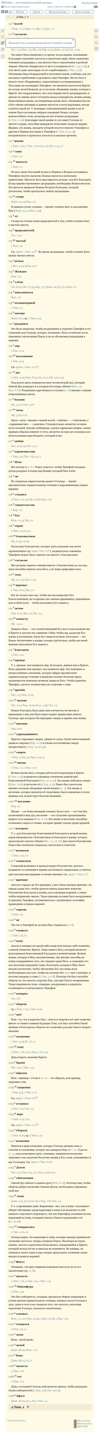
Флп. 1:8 (16, 276)
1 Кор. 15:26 (18, 757)
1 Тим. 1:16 (31, 146)
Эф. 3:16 (16, 415)
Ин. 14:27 (16, 404)
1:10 (11, 700)
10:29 (26, 541)
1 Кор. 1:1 (16, 28)
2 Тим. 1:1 (16, 767)
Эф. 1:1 (40, 28)
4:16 (83, 66)
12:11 (45, 377)
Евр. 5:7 (39, 286)
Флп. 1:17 (32, 1350)
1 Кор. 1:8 (36, 1052)
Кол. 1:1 (49, 28)
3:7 (61, 146)
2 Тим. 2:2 (17, 1108)
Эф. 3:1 (29, 520)
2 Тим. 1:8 (17, 935)
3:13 (45, 1052)
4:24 (61, 377)
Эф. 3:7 (15, 579)
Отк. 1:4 (56, 1201)
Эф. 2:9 (27, 613)
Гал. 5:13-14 (18, 446)
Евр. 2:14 (36, 743)
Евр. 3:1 (29, 590)
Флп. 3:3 (35, 210)
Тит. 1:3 (53, 705)
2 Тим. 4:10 (74, 70)
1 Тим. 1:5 (16, 307)
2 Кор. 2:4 (71, 286)
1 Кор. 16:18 (47, 1318)
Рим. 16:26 (29, 705)
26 (33, 1400)
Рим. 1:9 (31, 201)
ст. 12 (44, 1078)
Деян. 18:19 (17, 1400)
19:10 (26, 1201)
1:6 (11, 323)
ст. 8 (70, 924)
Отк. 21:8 (28, 404)
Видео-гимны (82, 11)
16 (39, 377)
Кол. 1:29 (30, 579)
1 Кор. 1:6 (16, 510)
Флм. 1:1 (16, 520)
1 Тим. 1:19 (27, 1067)
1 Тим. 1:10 (30, 1092)
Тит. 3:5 (37, 613)
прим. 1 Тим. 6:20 (42, 1162)
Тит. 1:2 (15, 49)
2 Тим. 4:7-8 (47, 976)
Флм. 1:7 (16, 1318)
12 (25, 1329)
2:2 (36, 456)
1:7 (11, 372)
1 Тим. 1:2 (16, 156)
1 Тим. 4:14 (17, 350)
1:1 (11, 23)
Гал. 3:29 (74, 49)
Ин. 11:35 (28, 286)
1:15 (11, 1196)
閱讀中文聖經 (81, 1426)
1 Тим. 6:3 (17, 1092)
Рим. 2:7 (16, 806)
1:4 (11, 271)
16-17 (57, 841)
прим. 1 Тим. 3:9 (26, 251)
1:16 (11, 1276)
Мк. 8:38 (34, 499)
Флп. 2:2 (16, 297)
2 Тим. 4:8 (40, 1390)
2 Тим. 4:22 (17, 377)
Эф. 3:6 (36, 49)
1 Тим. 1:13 (44, 1281)
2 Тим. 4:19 (17, 1291)
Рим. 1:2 (26, 49)
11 (22, 623)
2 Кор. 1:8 (44, 1201)
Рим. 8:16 (14, 390)
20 (22, 579)
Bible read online (82, 1421)
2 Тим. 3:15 (34, 318)
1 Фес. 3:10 (17, 266)
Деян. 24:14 (18, 201)
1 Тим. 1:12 (17, 855)
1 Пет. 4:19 (17, 1041)
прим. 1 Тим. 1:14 (27, 1124)
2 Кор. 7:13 (62, 1318)
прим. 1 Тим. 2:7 (78, 874)
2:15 (27, 1119)
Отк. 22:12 (53, 1390)
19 (72, 131)
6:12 (41, 146)
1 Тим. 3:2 (17, 456)
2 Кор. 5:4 (47, 784)
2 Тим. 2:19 (16, 120)
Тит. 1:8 (28, 456)
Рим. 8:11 (40, 819)
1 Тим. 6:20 (35, 1009)
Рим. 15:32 (33, 1318)
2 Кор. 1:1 (28, 28)
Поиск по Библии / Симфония (60, 7)
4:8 (27, 1052)
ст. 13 (12, 1153)
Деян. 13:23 (61, 49)
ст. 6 (66, 390)
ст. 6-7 (31, 467)
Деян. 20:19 (53, 286)
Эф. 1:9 (15, 623)
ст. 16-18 (14, 1221)
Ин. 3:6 (53, 377)
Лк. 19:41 (16, 286)
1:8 (11, 462)
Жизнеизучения (58, 11)
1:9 (11, 585)
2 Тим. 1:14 (21, 1009)
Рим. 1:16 (46, 499)
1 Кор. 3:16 (43, 1172)
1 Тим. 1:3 (41, 1400)
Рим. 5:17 (45, 780)
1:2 (11, 151)
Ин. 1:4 (49, 841)
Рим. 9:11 (16, 613)
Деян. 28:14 (18, 1360)
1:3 (11, 196)
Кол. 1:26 (41, 705)
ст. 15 (76, 66)
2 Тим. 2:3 (17, 530)
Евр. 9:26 (16, 728)
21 (53, 780)
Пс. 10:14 (30, 1041)
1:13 (11, 1062)
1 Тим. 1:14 (17, 654)
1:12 (11, 879)
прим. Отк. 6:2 (41, 551)
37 (62, 286)
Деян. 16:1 (17, 318)
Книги (36, 11)
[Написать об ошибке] (96, 7)
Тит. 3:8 (15, 998)
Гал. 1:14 (16, 235)
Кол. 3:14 (31, 446)
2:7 (26, 855)
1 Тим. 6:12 (63, 131)
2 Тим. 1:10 (17, 146)
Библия (20, 11)
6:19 (53, 1172)
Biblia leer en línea (83, 1424)
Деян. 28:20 (18, 1350)
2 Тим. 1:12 (17, 499)
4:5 (29, 530)
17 (31, 1360)
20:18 (34, 1201)
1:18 (11, 1366)
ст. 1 (62, 788)
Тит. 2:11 (16, 705)
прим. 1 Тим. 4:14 (27, 367)
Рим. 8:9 (27, 1172)
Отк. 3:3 (29, 1108)
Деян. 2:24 (16, 784)
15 (43, 757)
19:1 (28, 1400)
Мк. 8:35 (16, 541)
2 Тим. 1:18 (17, 1052)
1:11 (11, 828)
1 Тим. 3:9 (17, 245)
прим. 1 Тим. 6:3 (27, 1098)
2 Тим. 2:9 (17, 914)
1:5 (11, 302)
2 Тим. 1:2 (31, 1281)
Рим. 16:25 (27, 695)
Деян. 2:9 (16, 1201)
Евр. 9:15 (47, 49)
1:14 (11, 1130)
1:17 (11, 1355)
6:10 (24, 415)
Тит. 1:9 (15, 1067)
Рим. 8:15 (31, 377)
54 (27, 757)
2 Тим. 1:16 (17, 1371)
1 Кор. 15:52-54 (35, 746)
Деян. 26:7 (31, 266)
